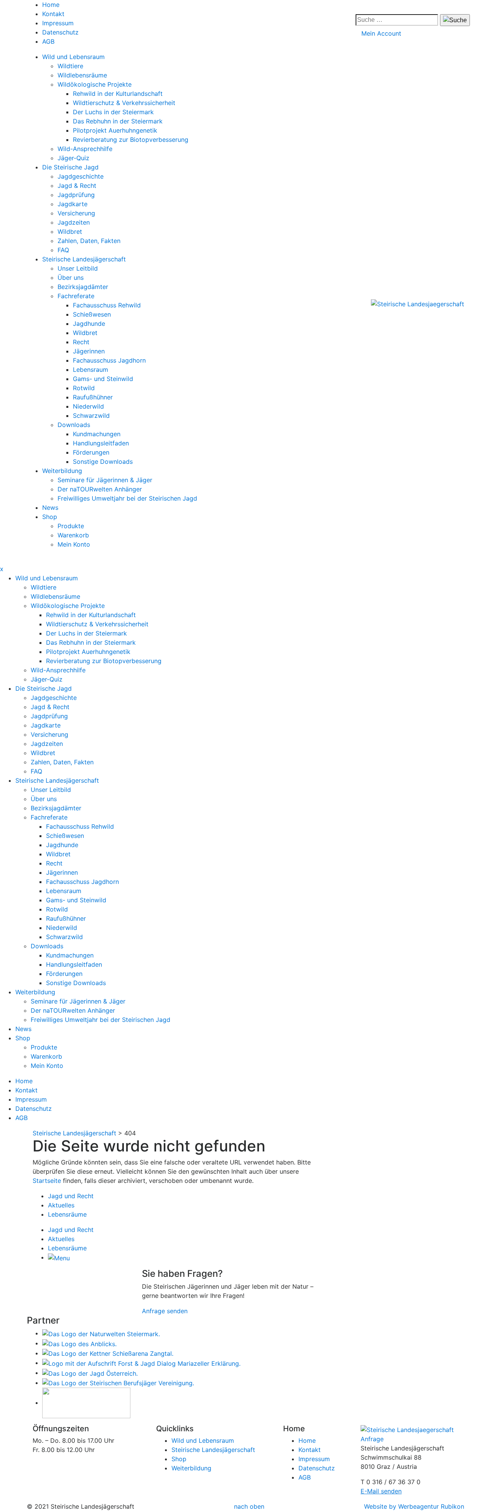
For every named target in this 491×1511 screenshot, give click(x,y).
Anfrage (372, 1439)
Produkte (71, 526)
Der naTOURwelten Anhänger (100, 489)
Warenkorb (73, 535)
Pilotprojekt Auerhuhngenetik (115, 130)
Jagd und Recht (71, 1196)
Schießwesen (92, 314)
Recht (81, 342)
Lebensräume (67, 1214)
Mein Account (381, 33)
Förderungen (91, 452)
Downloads (74, 425)
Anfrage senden (165, 1311)
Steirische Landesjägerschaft (84, 259)
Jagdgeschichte (81, 176)
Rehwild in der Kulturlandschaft (118, 93)
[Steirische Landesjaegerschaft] (417, 304)
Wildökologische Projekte (95, 84)
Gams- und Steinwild (103, 379)
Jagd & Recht (77, 185)
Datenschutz (60, 32)
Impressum (58, 23)
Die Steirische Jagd (70, 167)
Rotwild (84, 388)
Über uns (71, 277)
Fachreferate (76, 296)
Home (50, 4)
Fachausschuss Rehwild (107, 305)
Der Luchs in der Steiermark (113, 112)
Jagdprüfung (76, 195)
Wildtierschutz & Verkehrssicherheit (124, 103)
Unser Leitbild (78, 268)
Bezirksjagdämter (83, 287)
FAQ (63, 250)
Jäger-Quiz (73, 158)
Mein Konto (74, 544)
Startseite (47, 1180)
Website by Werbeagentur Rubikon (414, 1506)
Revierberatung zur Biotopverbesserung (130, 139)
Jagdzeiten (74, 222)
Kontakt (53, 14)
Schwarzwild (91, 415)
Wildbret (70, 231)
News (50, 507)
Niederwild (88, 406)
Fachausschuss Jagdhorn (109, 360)
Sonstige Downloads (103, 461)
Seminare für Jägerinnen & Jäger (105, 480)
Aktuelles (61, 1205)
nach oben (249, 1506)
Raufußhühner (93, 397)
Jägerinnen (89, 351)
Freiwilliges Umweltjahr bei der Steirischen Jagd (127, 498)
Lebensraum (90, 369)
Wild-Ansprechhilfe (85, 149)
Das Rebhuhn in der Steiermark (118, 121)
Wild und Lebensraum (73, 57)
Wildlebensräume (82, 75)
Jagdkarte (72, 204)
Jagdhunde (89, 323)
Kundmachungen (96, 434)
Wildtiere (70, 66)
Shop (49, 517)
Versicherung (76, 213)
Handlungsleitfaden (101, 443)
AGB (48, 41)
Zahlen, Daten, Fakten (89, 241)
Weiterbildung (62, 471)
